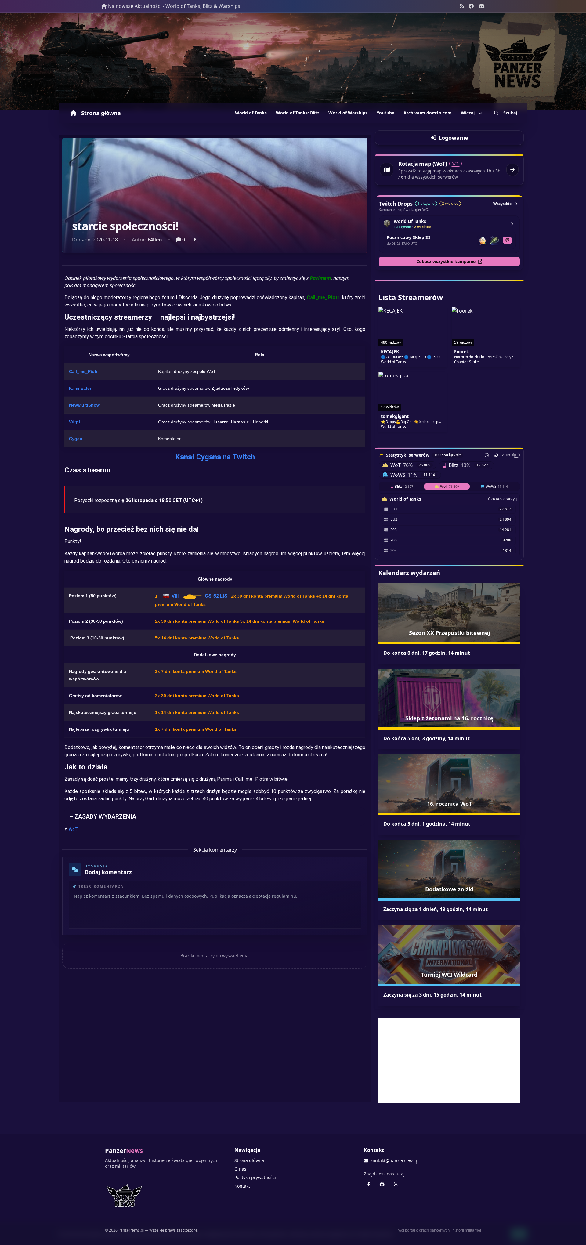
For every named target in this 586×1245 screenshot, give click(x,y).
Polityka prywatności (255, 1177)
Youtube (385, 113)
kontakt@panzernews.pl (395, 1161)
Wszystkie (502, 203)
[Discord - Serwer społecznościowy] (482, 6)
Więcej (468, 113)
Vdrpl (74, 421)
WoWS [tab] (497, 486)
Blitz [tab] (404, 486)
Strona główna (101, 113)
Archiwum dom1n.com (427, 113)
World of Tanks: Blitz (297, 113)
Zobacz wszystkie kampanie (446, 261)
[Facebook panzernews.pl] (471, 6)
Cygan (75, 438)
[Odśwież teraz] (496, 455)
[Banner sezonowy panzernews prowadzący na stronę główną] (293, 61)
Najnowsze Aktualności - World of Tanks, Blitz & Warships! (174, 6)
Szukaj (510, 113)
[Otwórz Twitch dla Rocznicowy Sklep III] (507, 240)
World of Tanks (251, 113)
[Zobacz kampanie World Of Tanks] (512, 223)
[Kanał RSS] (462, 6)
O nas (240, 1169)
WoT (73, 829)
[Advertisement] (449, 1060)
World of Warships (347, 113)
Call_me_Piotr (83, 371)
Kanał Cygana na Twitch (215, 457)
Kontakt (242, 1186)
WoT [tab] (449, 486)
